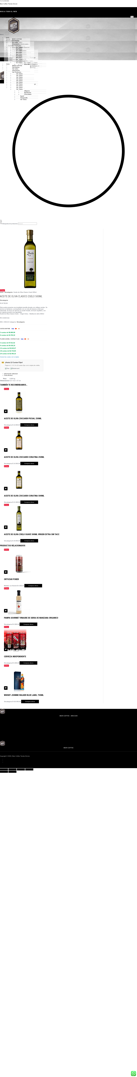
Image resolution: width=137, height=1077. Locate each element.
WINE (25, 732)
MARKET (25, 737)
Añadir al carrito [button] (6, 411)
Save (3, 290)
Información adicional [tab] (11, 373)
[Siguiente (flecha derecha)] (12, 772)
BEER (25, 723)
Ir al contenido (4, 1)
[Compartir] (21, 769)
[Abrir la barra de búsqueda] (1, 221)
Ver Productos (16, 45)
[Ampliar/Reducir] (4, 769)
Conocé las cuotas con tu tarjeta (9, 357)
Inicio (1, 292)
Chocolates (27, 94)
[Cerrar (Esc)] (29, 769)
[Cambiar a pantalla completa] (12, 769)
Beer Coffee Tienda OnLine (8, 4)
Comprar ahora (29, 425)
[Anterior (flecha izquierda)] (4, 772)
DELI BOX (25, 727)
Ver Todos (19, 62)
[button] (47, 34)
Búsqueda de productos (10, 223)
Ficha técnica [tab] (8, 375)
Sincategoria (8, 292)
